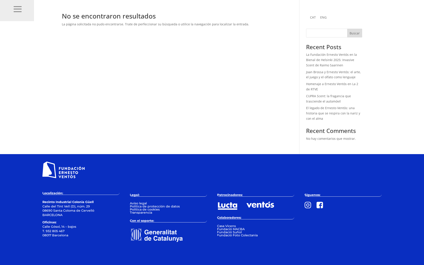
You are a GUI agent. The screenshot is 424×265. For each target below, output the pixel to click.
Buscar (355, 33)
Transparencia (141, 213)
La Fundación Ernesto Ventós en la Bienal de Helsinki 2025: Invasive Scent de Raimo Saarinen (331, 59)
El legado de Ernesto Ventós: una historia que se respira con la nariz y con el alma (333, 113)
